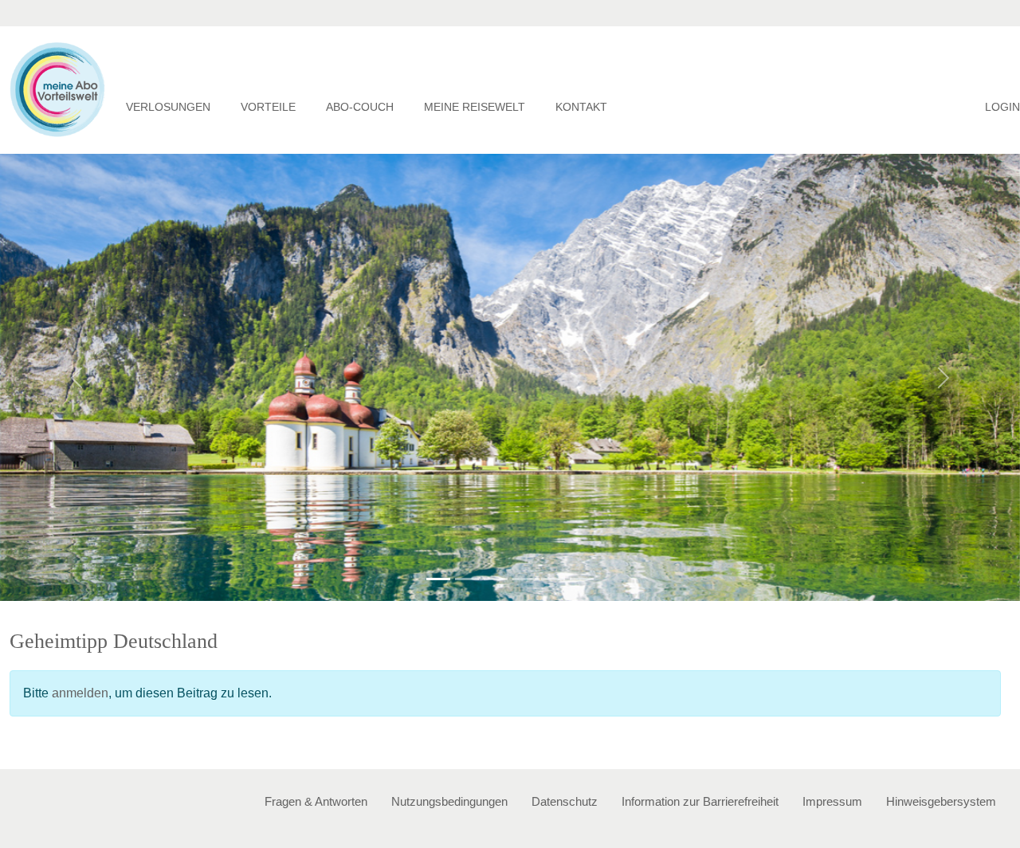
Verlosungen (168, 106)
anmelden (80, 693)
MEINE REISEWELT (474, 106)
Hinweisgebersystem (941, 801)
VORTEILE (268, 106)
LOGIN (1002, 106)
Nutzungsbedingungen (449, 801)
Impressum (832, 801)
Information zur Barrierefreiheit (700, 801)
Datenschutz (565, 801)
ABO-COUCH (360, 106)
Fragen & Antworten (316, 801)
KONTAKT (581, 106)
